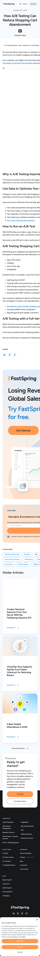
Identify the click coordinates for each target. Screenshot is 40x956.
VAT (22, 830)
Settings (20, 952)
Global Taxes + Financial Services (10, 838)
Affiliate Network (26, 834)
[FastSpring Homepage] (20, 907)
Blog (21, 861)
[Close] (37, 919)
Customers (23, 865)
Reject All (20, 941)
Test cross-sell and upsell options (21, 220)
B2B (36, 554)
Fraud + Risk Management (11, 842)
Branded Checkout (9, 832)
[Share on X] (15, 355)
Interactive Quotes (12, 559)
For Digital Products (9, 865)
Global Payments (8, 822)
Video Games (23, 564)
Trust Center (26, 869)
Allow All (20, 947)
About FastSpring (25, 853)
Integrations (25, 822)
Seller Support (9, 888)
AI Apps (27, 554)
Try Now (20, 794)
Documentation (10, 892)
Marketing (29, 559)
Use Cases (9, 564)
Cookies (22, 937)
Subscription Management (7, 827)
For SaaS (5, 853)
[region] (20, 936)
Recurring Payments (27, 826)
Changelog (8, 896)
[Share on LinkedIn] (4, 355)
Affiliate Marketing (12, 554)
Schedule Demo (20, 801)
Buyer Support (7, 880)
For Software (7, 861)
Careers (27, 857)
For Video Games (8, 857)
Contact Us (6, 884)
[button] (20, 4)
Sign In (25, 4)
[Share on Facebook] (10, 355)
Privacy (15, 937)
